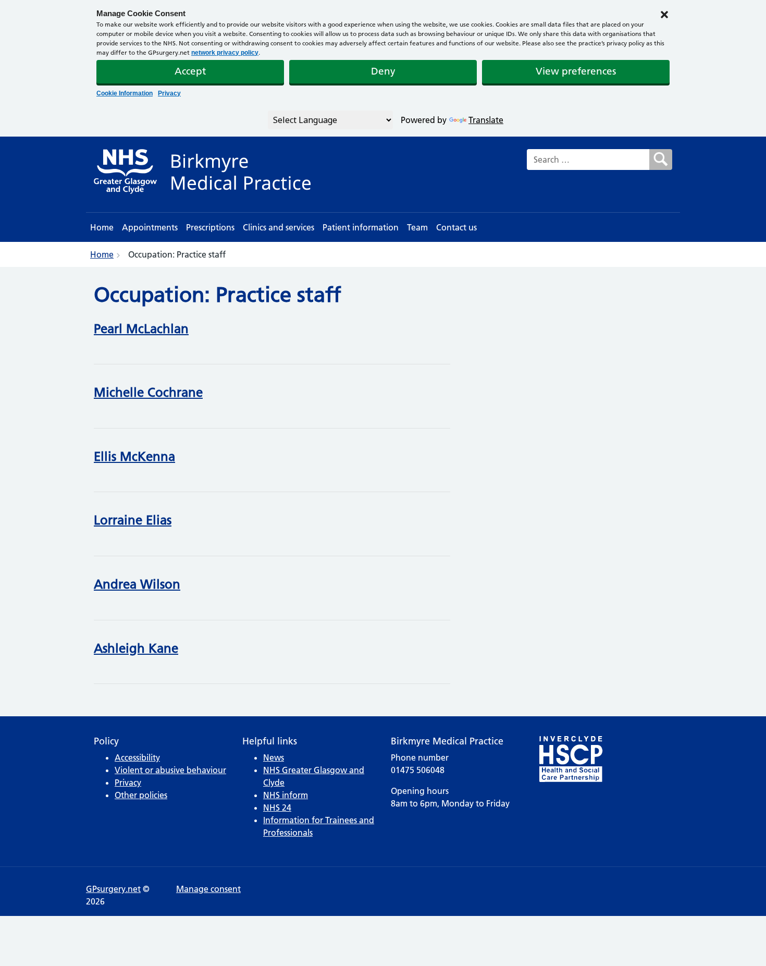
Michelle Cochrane (148, 392)
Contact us (456, 227)
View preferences (576, 71)
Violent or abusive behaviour (170, 770)
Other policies (141, 795)
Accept (190, 71)
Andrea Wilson (137, 584)
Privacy (169, 93)
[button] (664, 13)
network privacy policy (224, 52)
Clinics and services (278, 227)
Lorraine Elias (132, 520)
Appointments (150, 227)
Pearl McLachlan (141, 328)
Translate (485, 120)
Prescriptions (210, 227)
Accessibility (137, 757)
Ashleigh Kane (136, 648)
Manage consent (208, 889)
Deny (383, 71)
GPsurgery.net (113, 889)
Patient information (361, 227)
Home (102, 227)
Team (417, 227)
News (273, 757)
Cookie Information (124, 93)
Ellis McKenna (134, 456)
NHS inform (285, 795)
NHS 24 (277, 807)
